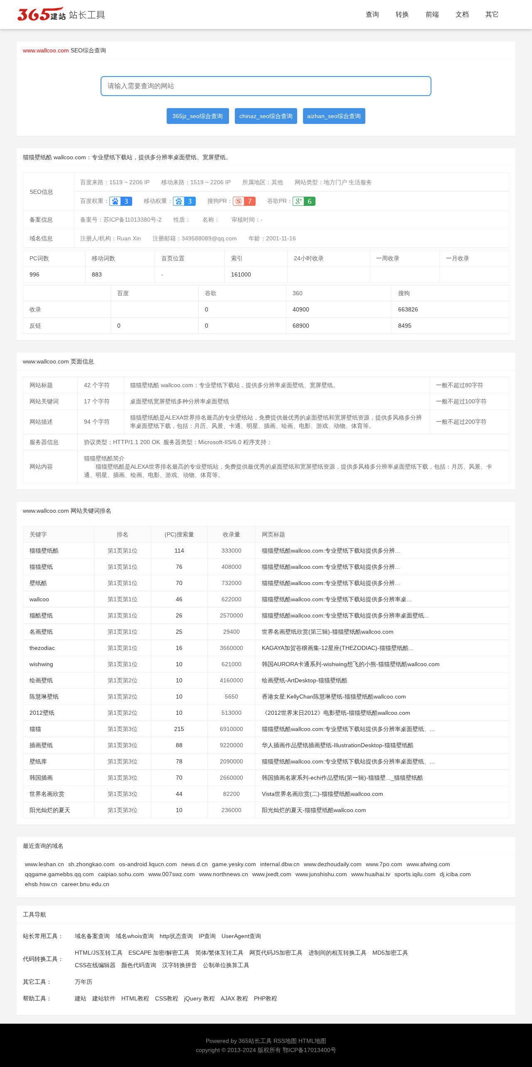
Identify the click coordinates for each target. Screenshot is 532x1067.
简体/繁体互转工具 (219, 952)
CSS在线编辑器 (95, 965)
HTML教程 (135, 998)
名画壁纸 (41, 631)
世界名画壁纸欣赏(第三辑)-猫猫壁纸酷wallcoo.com (328, 631)
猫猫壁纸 (41, 566)
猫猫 (35, 729)
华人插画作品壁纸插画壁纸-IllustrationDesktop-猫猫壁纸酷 (338, 745)
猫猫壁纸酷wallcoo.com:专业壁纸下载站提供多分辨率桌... (336, 599)
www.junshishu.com (321, 874)
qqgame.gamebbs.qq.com (59, 874)
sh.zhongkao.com (91, 864)
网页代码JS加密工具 (276, 952)
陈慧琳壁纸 (44, 696)
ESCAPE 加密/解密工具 (159, 952)
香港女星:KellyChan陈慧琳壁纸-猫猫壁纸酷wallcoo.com (334, 696)
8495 (404, 325)
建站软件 (104, 998)
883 (97, 274)
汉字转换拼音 (179, 965)
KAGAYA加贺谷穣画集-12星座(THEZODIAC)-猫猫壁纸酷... (338, 648)
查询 (372, 14)
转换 (402, 14)
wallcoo (39, 599)
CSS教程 (166, 998)
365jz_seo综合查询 (197, 116)
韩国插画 (41, 777)
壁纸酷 (38, 583)
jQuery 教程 (199, 998)
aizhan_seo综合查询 (334, 116)
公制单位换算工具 (226, 965)
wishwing (41, 664)
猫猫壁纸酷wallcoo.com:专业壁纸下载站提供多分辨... (331, 550)
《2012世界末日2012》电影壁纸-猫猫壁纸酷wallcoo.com (336, 712)
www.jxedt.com (271, 874)
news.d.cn (194, 864)
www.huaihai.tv (370, 874)
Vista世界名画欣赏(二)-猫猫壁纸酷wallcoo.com (322, 793)
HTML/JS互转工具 (99, 952)
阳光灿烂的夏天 (50, 810)
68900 (301, 325)
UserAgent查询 (241, 936)
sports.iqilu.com (415, 874)
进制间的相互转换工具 (337, 952)
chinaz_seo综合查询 (266, 116)
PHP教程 (265, 998)
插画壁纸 (41, 745)
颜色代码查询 (138, 965)
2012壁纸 (42, 712)
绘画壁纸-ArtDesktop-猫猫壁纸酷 (304, 680)
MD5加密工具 (390, 952)
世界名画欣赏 (47, 793)
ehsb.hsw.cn (41, 884)
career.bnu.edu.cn (85, 884)
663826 (408, 309)
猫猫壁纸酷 (44, 550)
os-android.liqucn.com (148, 864)
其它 (492, 14)
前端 (432, 14)
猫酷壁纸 (41, 615)
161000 (241, 274)
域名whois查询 (135, 936)
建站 (80, 998)
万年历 (83, 981)
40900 (301, 309)
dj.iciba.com (455, 874)
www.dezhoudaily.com (333, 864)
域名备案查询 (92, 936)
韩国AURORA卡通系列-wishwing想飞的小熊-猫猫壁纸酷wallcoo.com (351, 664)
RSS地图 (285, 1040)
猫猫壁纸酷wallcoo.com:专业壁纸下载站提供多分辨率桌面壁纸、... (348, 729)
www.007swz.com (171, 874)
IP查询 (207, 936)
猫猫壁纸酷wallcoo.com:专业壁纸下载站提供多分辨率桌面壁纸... (345, 615)
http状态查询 (176, 936)
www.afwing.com (428, 864)
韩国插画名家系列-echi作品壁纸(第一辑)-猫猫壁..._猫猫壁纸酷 (342, 777)
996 (34, 274)
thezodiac (42, 648)
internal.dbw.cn (280, 864)
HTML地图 (312, 1040)
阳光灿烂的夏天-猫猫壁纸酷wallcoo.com (314, 810)
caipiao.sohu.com (121, 874)
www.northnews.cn (223, 874)
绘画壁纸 (41, 680)
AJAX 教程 (234, 998)
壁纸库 (38, 761)
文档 (462, 14)
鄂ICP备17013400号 (309, 1050)
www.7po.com (384, 864)
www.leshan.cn (44, 864)
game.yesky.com (234, 864)
